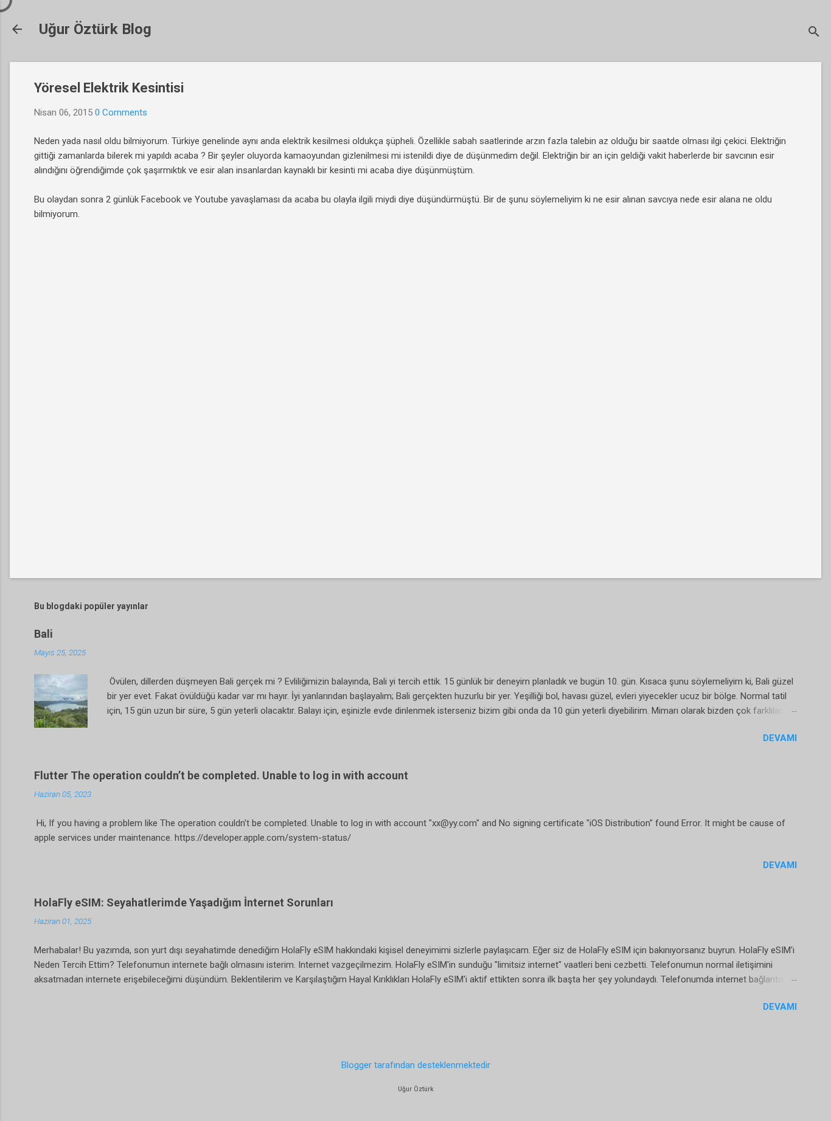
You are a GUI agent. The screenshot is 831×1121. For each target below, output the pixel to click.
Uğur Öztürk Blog (95, 29)
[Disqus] (415, 393)
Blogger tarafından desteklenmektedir (415, 1065)
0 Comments (121, 112)
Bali (43, 633)
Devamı (780, 738)
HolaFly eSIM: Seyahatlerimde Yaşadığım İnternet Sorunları (183, 902)
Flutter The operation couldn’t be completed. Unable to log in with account (221, 775)
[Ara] (814, 33)
